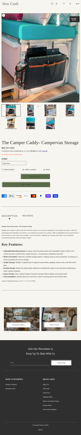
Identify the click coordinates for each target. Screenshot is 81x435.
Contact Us (46, 393)
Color (4, 159)
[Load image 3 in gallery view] (70, 110)
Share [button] (48, 169)
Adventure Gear (10, 388)
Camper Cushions (11, 384)
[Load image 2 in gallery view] (50, 110)
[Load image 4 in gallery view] (11, 123)
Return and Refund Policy (51, 401)
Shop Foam (54, 325)
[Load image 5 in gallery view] (30, 123)
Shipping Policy (47, 397)
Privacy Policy (47, 405)
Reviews (28, 216)
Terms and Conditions (50, 409)
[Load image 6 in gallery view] (50, 123)
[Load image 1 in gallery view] (11, 110)
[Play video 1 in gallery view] (30, 110)
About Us (46, 384)
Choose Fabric (18, 325)
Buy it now (26, 184)
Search (40, 430)
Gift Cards (46, 388)
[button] (52, 3)
